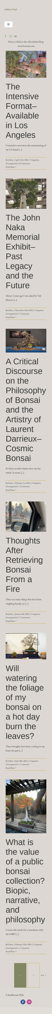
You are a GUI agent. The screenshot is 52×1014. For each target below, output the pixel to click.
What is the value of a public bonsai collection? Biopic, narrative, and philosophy (25, 881)
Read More (10, 167)
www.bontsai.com (26, 45)
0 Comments (24, 163)
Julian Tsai (10, 9)
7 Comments (24, 617)
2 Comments (24, 486)
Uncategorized (11, 163)
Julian (10, 160)
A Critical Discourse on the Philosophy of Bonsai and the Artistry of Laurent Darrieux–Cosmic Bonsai (26, 410)
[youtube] (15, 36)
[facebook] (5, 36)
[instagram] (10, 36)
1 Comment (24, 313)
